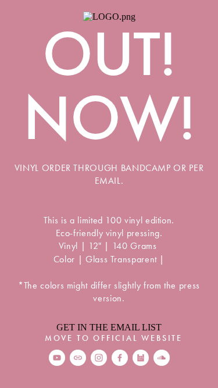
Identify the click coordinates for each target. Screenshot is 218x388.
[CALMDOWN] (161, 358)
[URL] (78, 358)
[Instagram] (99, 358)
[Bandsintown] (141, 358)
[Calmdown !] (57, 358)
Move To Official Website (114, 338)
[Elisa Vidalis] (120, 358)
